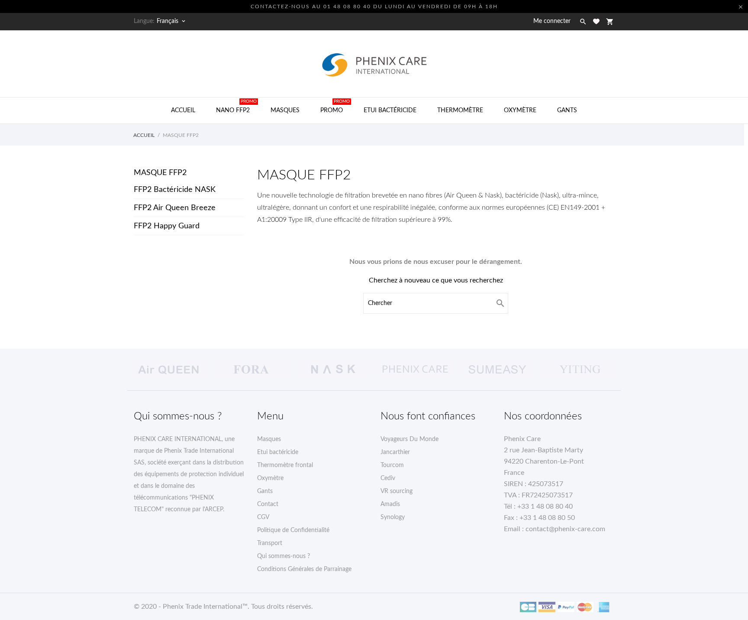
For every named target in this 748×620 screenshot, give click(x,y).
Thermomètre (460, 110)
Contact (267, 504)
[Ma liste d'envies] (596, 21)
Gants (567, 110)
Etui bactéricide (390, 110)
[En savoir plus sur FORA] (251, 370)
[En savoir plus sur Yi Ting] (579, 370)
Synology (392, 517)
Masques (285, 110)
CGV (263, 517)
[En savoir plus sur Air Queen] (168, 370)
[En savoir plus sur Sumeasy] (497, 370)
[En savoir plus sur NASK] (333, 370)
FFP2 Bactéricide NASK (175, 190)
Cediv (387, 478)
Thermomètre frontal (285, 465)
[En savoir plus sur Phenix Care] (415, 370)
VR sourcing (396, 491)
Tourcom (392, 465)
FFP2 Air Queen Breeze (175, 208)
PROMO (335, 106)
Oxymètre (520, 110)
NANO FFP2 (236, 106)
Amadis (390, 504)
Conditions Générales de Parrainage (304, 569)
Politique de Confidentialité (293, 530)
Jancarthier (395, 452)
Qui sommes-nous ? (283, 556)
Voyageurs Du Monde (409, 439)
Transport (269, 543)
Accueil (183, 110)
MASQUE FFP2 (160, 173)
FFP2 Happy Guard (167, 226)
